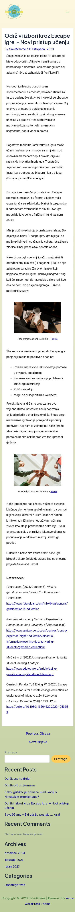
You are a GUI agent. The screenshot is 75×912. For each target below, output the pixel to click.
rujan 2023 (12, 866)
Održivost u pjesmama (20, 785)
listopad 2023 (14, 860)
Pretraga (11, 752)
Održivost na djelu (17, 778)
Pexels (54, 339)
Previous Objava (38, 733)
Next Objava (38, 742)
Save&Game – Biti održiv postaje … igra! (32, 814)
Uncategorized (15, 885)
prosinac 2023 (15, 853)
